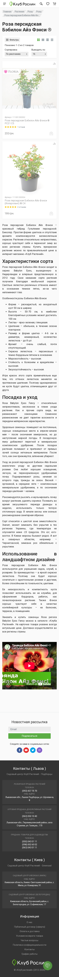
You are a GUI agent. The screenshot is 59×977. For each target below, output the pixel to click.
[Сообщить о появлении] (51, 133)
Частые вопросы (29, 940)
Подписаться (29, 735)
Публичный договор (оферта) (29, 926)
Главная (7, 11)
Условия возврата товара (29, 935)
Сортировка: (11, 49)
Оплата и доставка (29, 931)
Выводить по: (38, 49)
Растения (19, 11)
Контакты (29, 949)
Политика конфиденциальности (29, 945)
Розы (30, 11)
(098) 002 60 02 (29, 844)
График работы (29, 954)
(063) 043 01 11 (29, 847)
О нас (29, 922)
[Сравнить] (54, 63)
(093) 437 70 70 (29, 791)
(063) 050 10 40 (29, 816)
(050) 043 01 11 (29, 841)
